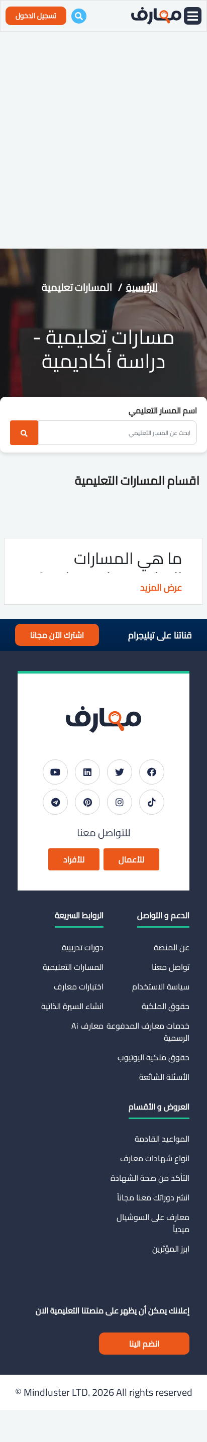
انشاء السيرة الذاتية (72, 1006)
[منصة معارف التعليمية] (156, 16)
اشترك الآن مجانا (57, 634)
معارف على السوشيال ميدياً (153, 1223)
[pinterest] (87, 802)
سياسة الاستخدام (160, 986)
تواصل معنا (170, 967)
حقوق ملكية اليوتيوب (153, 1057)
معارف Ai (87, 1026)
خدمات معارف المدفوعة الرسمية (148, 1032)
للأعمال (131, 859)
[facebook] (151, 772)
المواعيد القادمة (162, 1139)
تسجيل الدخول (36, 15)
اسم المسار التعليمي (163, 410)
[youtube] (55, 772)
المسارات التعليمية (73, 967)
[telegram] (55, 802)
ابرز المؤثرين (170, 1249)
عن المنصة (171, 947)
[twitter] (119, 772)
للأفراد (73, 859)
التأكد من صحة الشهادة (150, 1178)
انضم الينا (144, 1343)
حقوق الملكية (165, 1006)
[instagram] (119, 802)
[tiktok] (151, 802)
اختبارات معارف (79, 986)
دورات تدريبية (83, 947)
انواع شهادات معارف (154, 1158)
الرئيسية (142, 287)
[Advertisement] (103, 140)
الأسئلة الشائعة (164, 1077)
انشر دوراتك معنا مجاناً (153, 1197)
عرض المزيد (161, 587)
